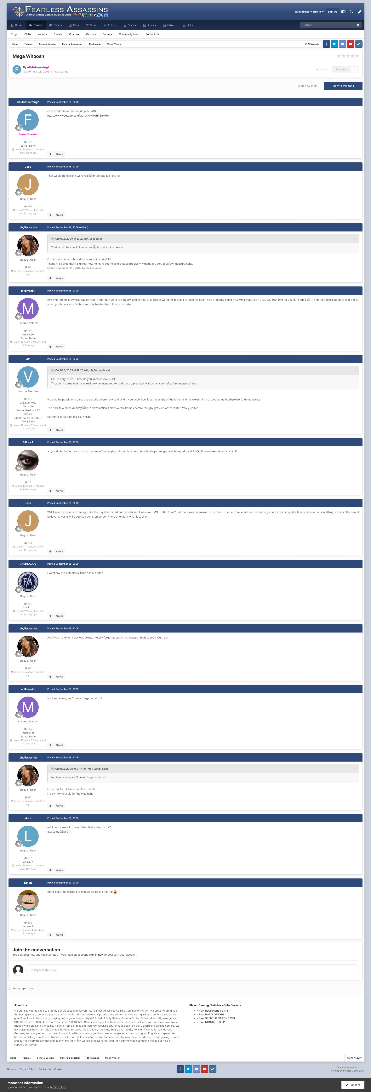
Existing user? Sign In (308, 11)
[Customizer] (343, 11)
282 (29, 603)
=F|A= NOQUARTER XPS (211, 1022)
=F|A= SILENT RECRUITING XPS (216, 1018)
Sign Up (332, 11)
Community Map (129, 34)
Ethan (28, 882)
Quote (59, 154)
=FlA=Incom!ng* (28, 102)
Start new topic (307, 85)
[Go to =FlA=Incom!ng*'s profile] (17, 69)
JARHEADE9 (28, 563)
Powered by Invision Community (347, 1070)
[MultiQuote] (50, 154)
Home (18, 25)
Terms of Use (58, 1087)
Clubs (27, 34)
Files (75, 25)
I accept (354, 1084)
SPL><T (28, 442)
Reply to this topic (343, 85)
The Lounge (60, 71)
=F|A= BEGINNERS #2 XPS (213, 1010)
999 (29, 398)
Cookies (58, 1069)
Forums (37, 25)
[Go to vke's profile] (28, 377)
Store (93, 25)
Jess (28, 166)
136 (29, 206)
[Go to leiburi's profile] (28, 836)
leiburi (28, 818)
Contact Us (152, 34)
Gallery (57, 25)
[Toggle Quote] (53, 238)
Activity (112, 25)
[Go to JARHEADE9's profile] (28, 581)
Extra (170, 25)
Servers (107, 34)
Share (323, 69)
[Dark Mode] (351, 11)
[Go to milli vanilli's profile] (28, 308)
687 (29, 142)
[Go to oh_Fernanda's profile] (28, 245)
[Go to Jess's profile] (28, 184)
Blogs (14, 34)
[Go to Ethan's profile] (28, 900)
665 (29, 922)
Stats (131, 25)
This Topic (344, 25)
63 (29, 267)
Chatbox (74, 34)
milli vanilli (28, 290)
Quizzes (91, 34)
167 (29, 858)
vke (28, 359)
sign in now (96, 954)
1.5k (29, 330)
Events (58, 34)
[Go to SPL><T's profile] (28, 460)
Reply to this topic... (46, 970)
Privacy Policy (27, 1069)
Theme (11, 1069)
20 (29, 482)
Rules (151, 25)
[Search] (358, 25)
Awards (42, 34)
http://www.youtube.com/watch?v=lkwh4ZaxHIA (78, 115)
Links (189, 25)
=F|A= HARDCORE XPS (210, 1014)
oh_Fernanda (28, 227)
